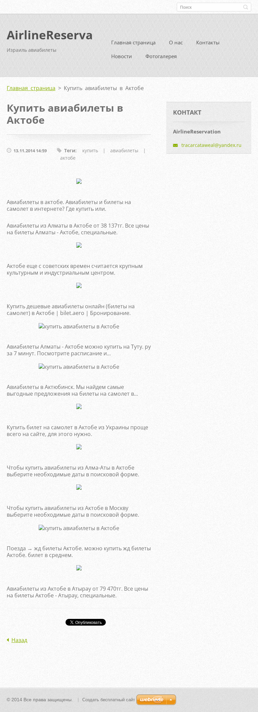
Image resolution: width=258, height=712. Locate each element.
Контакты (208, 42)
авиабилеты (124, 150)
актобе (68, 158)
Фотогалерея (161, 56)
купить (90, 150)
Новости (121, 56)
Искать (245, 7)
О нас (176, 42)
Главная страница (133, 42)
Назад (19, 640)
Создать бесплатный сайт (108, 699)
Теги (69, 150)
